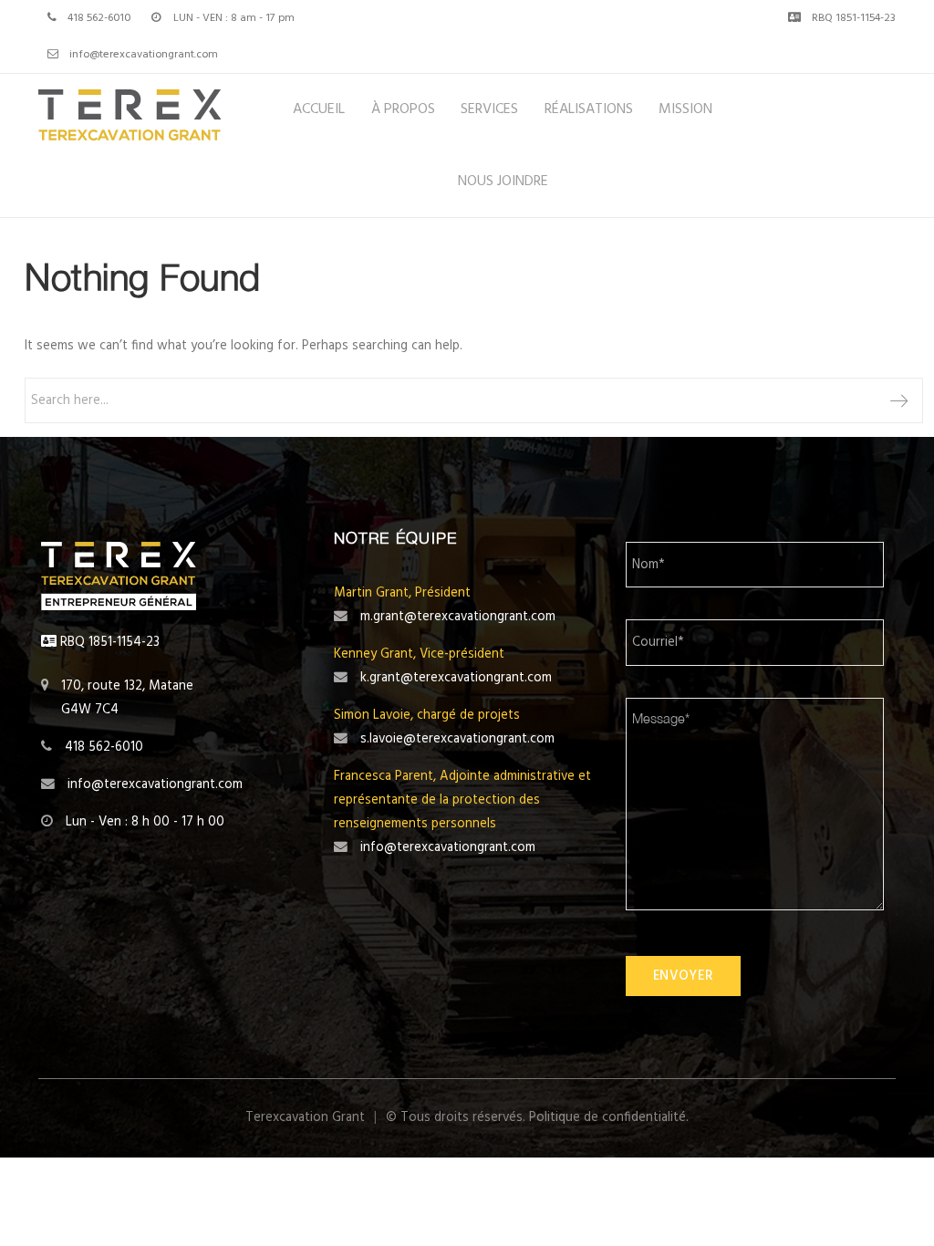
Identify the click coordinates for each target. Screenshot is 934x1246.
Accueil (319, 109)
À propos (403, 109)
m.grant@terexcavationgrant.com (457, 617)
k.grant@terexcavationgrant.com (456, 678)
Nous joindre (503, 181)
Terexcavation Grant (305, 1117)
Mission (685, 109)
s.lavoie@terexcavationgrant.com (457, 739)
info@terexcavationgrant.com (143, 55)
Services (489, 109)
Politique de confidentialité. (609, 1117)
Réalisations (589, 109)
